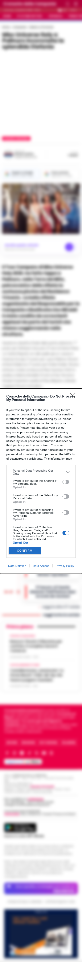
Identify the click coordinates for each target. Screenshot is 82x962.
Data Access (41, 565)
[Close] (74, 397)
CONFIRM (25, 550)
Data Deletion (17, 565)
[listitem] (41, 472)
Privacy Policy (65, 565)
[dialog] (41, 481)
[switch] (65, 482)
